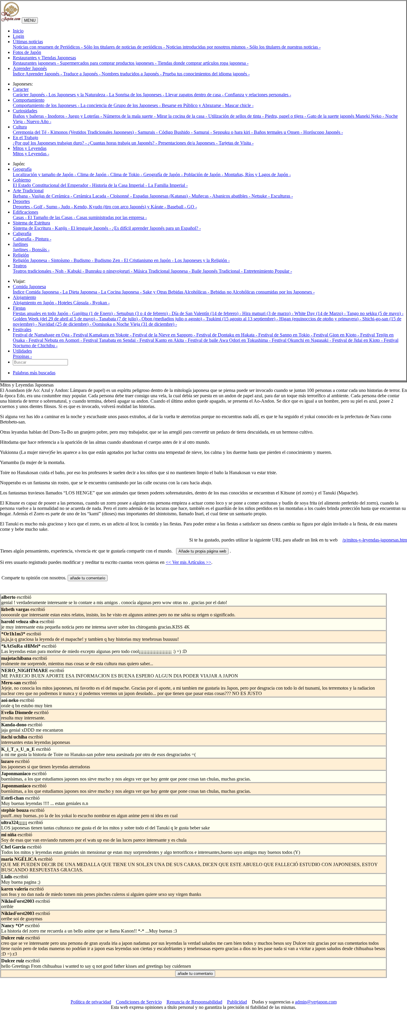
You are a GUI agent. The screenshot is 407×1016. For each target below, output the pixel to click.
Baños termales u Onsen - (278, 132)
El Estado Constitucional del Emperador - (52, 185)
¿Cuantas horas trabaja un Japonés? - (123, 142)
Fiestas (19, 308)
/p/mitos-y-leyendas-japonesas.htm (374, 539)
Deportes (21, 201)
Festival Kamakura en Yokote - (103, 334)
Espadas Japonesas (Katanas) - (162, 195)
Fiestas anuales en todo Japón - (42, 313)
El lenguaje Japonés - (91, 228)
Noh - (61, 271)
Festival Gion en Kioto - (336, 334)
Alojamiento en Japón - (35, 302)
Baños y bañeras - (30, 116)
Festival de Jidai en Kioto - (358, 340)
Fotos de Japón (27, 52)
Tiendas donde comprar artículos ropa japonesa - (203, 63)
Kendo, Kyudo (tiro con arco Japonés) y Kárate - (120, 206)
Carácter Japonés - (31, 94)
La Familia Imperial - (168, 185)
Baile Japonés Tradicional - (218, 271)
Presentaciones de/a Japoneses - (188, 142)
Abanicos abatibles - (231, 195)
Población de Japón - (204, 174)
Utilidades (22, 350)
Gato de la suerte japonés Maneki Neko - (346, 116)
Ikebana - (22, 195)
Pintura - (43, 238)
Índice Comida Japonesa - (38, 291)
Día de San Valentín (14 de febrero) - (207, 313)
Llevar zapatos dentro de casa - (195, 94)
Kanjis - (63, 228)
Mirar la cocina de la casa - (182, 116)
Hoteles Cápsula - (75, 302)
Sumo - (53, 206)
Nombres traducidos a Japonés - (132, 73)
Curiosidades (25, 110)
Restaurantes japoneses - (36, 63)
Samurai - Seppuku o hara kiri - (224, 132)
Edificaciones (25, 212)
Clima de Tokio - (126, 174)
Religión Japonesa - (32, 260)
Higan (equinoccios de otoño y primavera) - (320, 318)
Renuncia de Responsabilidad (194, 1001)
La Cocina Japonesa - (122, 291)
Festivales (22, 329)
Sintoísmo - (62, 260)
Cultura (20, 126)
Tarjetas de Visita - (236, 142)
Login (18, 36)
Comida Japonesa (29, 286)
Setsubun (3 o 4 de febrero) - (144, 313)
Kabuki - (76, 271)
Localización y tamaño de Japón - (45, 174)
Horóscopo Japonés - (323, 132)
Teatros (20, 265)
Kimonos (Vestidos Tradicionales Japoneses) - (94, 132)
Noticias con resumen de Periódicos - (48, 46)
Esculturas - (282, 195)
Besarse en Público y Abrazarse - (193, 105)
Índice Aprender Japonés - (38, 73)
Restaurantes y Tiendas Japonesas (44, 57)
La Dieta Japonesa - (82, 291)
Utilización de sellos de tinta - (236, 116)
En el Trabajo (25, 137)
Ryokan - (101, 302)
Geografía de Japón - (163, 174)
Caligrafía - (24, 238)
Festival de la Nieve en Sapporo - (164, 334)
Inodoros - (58, 116)
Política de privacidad (91, 1001)
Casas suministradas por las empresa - (111, 217)
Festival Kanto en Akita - (163, 340)
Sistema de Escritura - (34, 228)
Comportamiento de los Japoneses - (46, 105)
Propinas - (22, 356)
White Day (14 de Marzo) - (320, 313)
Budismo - (84, 260)
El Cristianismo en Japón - (149, 260)
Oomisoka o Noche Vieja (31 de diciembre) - (134, 324)
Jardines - (22, 249)
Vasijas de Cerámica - (52, 195)
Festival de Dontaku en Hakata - (227, 334)
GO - (192, 206)
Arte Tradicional (28, 190)
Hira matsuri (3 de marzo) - (268, 313)
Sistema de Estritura (31, 222)
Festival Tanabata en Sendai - (111, 340)
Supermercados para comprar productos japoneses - (109, 63)
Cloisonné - (121, 195)
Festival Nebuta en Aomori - (56, 340)
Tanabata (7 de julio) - (120, 318)
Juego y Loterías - (85, 116)
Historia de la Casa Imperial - (120, 185)
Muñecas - (202, 195)
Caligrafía (22, 233)
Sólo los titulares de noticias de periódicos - (125, 46)
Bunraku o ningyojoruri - (109, 271)
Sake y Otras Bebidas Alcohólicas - (176, 291)
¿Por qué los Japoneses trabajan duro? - (50, 142)
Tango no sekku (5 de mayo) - (375, 313)
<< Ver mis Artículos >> (188, 562)
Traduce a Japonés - (82, 73)
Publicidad (237, 1001)
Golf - (40, 206)
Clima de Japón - (93, 174)
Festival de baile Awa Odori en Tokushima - (230, 340)
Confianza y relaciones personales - (258, 94)
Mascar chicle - (239, 105)
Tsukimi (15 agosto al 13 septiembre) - (242, 318)
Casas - (20, 217)
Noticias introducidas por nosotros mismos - (207, 46)
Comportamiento (28, 100)
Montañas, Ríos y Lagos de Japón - (257, 174)
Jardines (20, 244)
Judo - (67, 206)
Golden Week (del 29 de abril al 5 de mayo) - (56, 318)
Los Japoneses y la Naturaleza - (79, 94)
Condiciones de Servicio (139, 1001)
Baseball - (177, 206)
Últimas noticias (28, 41)
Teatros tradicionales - (34, 271)
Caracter (21, 89)
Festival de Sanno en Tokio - (285, 334)
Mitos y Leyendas (29, 148)
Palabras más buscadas (34, 372)
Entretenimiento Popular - (268, 271)
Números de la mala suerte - (130, 116)
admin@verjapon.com (316, 1001)
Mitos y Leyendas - (31, 153)
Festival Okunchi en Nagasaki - (302, 340)
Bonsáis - (40, 249)
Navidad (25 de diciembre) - (65, 324)
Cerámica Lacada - (91, 195)
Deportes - (23, 206)
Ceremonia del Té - (31, 132)
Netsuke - (261, 195)
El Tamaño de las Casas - (52, 217)
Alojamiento (24, 297)
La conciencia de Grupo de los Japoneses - (121, 105)
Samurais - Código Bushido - (166, 132)
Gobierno (22, 179)
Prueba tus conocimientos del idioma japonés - (206, 73)
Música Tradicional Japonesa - (162, 271)
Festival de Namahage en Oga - (43, 334)
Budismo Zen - (109, 260)
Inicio (18, 30)
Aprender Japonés (30, 68)
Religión (21, 255)
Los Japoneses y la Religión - (202, 260)
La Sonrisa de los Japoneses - (137, 94)
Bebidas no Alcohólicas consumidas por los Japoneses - (262, 291)
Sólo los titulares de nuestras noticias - (285, 46)
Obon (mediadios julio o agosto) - (174, 318)
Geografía (22, 169)
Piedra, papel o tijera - (286, 116)
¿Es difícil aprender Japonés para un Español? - (156, 228)
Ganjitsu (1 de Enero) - (94, 313)
